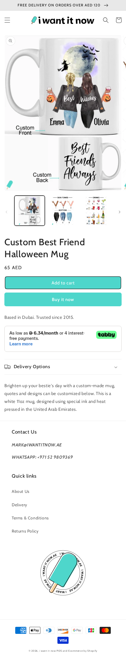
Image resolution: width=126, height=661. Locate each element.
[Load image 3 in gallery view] (96, 211)
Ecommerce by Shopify (82, 650)
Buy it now (63, 299)
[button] (7, 20)
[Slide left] (6, 212)
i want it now (48, 650)
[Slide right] (119, 212)
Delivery (19, 504)
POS (59, 650)
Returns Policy (25, 531)
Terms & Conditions (30, 518)
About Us (21, 491)
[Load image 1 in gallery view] (29, 211)
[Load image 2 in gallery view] (63, 211)
